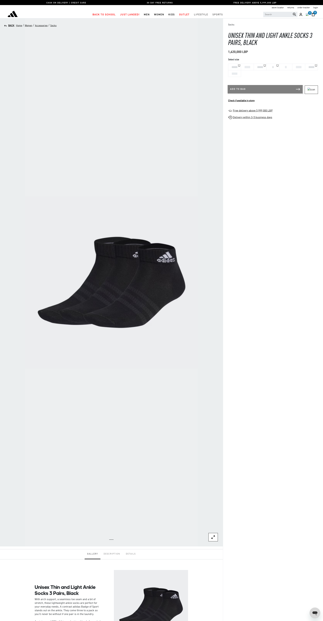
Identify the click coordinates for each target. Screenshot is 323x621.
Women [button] (159, 14)
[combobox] (280, 14)
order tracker (303, 8)
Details (131, 554)
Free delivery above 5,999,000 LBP (253, 110)
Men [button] (147, 14)
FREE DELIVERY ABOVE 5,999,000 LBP (255, 3)
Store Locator (278, 8)
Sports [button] (217, 14)
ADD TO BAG (238, 89)
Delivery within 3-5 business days (252, 117)
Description (112, 554)
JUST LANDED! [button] (129, 14)
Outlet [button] (184, 14)
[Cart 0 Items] (313, 14)
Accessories (41, 25)
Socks (53, 25)
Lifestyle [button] (201, 14)
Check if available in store (241, 100)
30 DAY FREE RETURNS (160, 3)
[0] (307, 14)
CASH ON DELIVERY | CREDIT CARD (66, 3)
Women (28, 25)
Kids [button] (171, 14)
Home (19, 25)
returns (290, 8)
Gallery (92, 554)
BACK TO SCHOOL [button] (104, 14)
